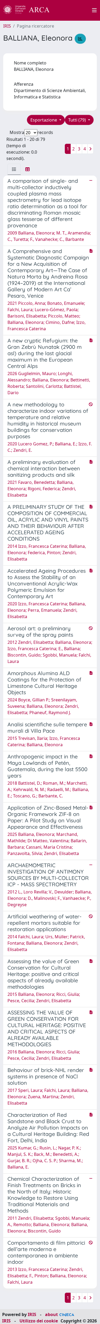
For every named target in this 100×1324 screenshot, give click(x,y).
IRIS (7, 26)
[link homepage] (29, 10)
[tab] (14, 169)
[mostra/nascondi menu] (94, 10)
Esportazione (44, 120)
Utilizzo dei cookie (38, 1321)
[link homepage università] (74, 10)
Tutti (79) (77, 120)
